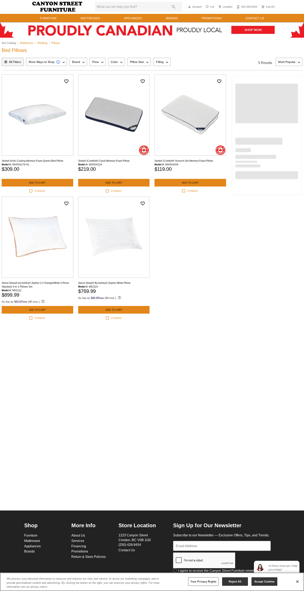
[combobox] (46, 62)
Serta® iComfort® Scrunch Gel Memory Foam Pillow (183, 160)
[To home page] (57, 7)
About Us (78, 535)
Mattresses (90, 18)
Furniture (48, 18)
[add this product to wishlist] (66, 81)
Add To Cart (37, 182)
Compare (40, 190)
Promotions (211, 18)
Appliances (133, 18)
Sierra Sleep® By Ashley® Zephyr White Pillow (104, 282)
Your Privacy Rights (203, 581)
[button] (189, 6)
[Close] (297, 581)
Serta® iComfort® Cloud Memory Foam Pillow (104, 160)
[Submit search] (173, 7)
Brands (172, 18)
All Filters (15, 62)
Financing (78, 546)
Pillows (55, 43)
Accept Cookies (264, 581)
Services (77, 541)
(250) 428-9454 (129, 544)
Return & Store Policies (88, 557)
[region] (152, 582)
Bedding (42, 43)
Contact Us (254, 18)
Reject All (235, 581)
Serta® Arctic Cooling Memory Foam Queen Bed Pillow (32, 160)
